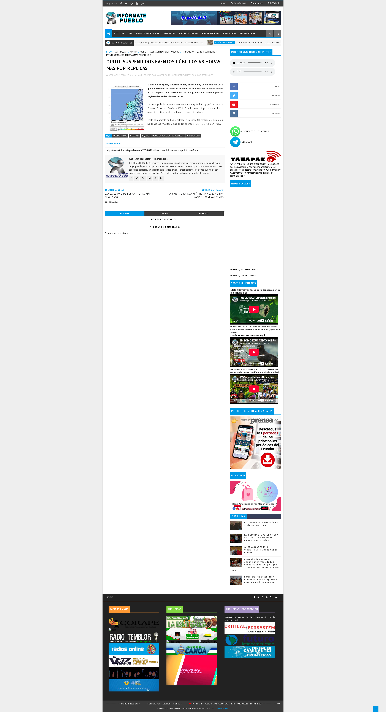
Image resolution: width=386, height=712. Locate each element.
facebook (204, 213)
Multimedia (246, 33)
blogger (124, 213)
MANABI (133, 51)
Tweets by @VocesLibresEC (243, 275)
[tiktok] (147, 3)
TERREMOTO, (208, 75)
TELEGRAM (246, 141)
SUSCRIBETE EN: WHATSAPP (254, 131)
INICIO (109, 51)
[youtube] (136, 3)
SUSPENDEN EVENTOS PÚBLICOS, (186, 75)
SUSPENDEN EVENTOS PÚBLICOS (164, 51)
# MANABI (134, 135)
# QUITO (145, 135)
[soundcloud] (276, 597)
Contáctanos (257, 3)
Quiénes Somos (238, 3)
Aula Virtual (273, 3)
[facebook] (121, 3)
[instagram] (131, 3)
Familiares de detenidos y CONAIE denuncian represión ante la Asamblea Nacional (260, 580)
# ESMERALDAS (120, 135)
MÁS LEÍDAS (238, 516)
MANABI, (160, 75)
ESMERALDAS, (150, 75)
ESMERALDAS (121, 51)
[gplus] (142, 3)
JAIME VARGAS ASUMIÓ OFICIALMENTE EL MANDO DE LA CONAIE (261, 550)
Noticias (119, 33)
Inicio (223, 3)
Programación (211, 33)
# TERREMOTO (193, 135)
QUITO (143, 51)
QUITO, (168, 75)
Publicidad (229, 33)
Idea (130, 33)
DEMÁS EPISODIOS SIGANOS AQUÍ (247, 335)
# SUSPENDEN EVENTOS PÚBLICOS (168, 135)
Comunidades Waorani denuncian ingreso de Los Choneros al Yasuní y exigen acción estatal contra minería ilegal (254, 565)
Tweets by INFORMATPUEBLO (245, 269)
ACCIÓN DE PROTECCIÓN (197, 43)
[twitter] (126, 3)
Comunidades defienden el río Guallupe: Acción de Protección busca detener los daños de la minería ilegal (261, 42)
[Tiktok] (279, 596)
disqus (164, 213)
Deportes (170, 33)
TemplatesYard (222, 708)
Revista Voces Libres (148, 33)
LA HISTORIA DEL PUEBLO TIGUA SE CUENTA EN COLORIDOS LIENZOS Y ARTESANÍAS (261, 538)
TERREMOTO (188, 51)
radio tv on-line (189, 33)
